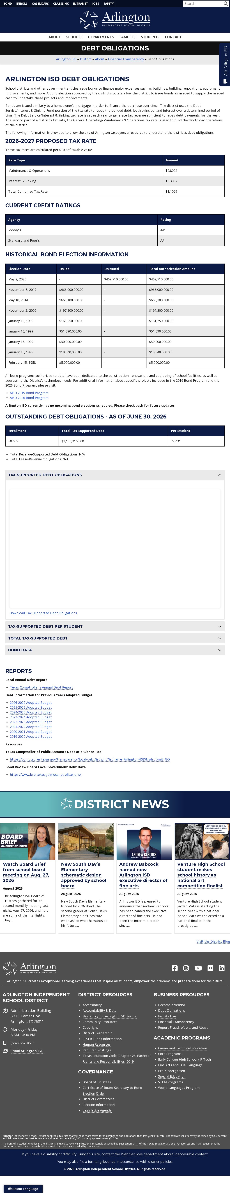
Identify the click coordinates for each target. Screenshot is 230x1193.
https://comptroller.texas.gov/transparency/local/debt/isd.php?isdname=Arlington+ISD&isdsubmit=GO (90, 759)
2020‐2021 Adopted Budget (31, 731)
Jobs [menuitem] (95, 4)
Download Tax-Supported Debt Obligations (43, 613)
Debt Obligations (171, 1010)
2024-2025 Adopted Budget (31, 712)
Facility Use (167, 1016)
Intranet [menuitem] (80, 4)
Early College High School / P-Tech (184, 1059)
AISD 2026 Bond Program (29, 398)
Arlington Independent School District (105, 1169)
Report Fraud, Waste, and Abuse (183, 1027)
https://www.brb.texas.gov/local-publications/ (45, 774)
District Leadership (97, 1033)
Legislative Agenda (97, 1110)
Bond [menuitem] (7, 4)
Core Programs (169, 1054)
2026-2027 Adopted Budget (31, 702)
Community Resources (100, 1022)
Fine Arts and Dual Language (180, 1065)
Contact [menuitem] (173, 37)
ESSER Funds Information (102, 1039)
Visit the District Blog (213, 941)
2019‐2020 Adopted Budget (31, 736)
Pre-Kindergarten (171, 1071)
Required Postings (97, 1050)
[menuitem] (174, 968)
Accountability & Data (99, 1010)
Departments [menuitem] (101, 37)
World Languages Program (179, 1087)
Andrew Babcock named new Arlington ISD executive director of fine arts (143, 875)
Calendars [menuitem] (40, 4)
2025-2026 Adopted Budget (31, 707)
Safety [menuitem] (109, 4)
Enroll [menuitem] (21, 4)
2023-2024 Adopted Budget (31, 717)
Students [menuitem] (150, 37)
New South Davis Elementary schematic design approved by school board (83, 875)
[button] (226, 3)
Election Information (99, 1105)
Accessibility (92, 1005)
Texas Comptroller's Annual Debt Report (41, 687)
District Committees (98, 1099)
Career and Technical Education (182, 1048)
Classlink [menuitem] (61, 4)
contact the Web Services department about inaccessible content (155, 1154)
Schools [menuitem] (74, 37)
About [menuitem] (55, 37)
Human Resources (97, 1044)
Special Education (171, 1076)
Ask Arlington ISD (225, 61)
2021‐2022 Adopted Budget (31, 727)
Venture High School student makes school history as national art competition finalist (201, 875)
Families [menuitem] (127, 37)
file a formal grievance (97, 1162)
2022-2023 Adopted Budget (31, 722)
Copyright (90, 1027)
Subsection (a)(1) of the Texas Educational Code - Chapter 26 (154, 1143)
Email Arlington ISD (27, 1050)
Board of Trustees (97, 1082)
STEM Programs (170, 1082)
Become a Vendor (171, 1005)
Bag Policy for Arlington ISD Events (110, 1016)
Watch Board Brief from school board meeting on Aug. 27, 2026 (26, 872)
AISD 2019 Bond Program (29, 393)
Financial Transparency (176, 1022)
